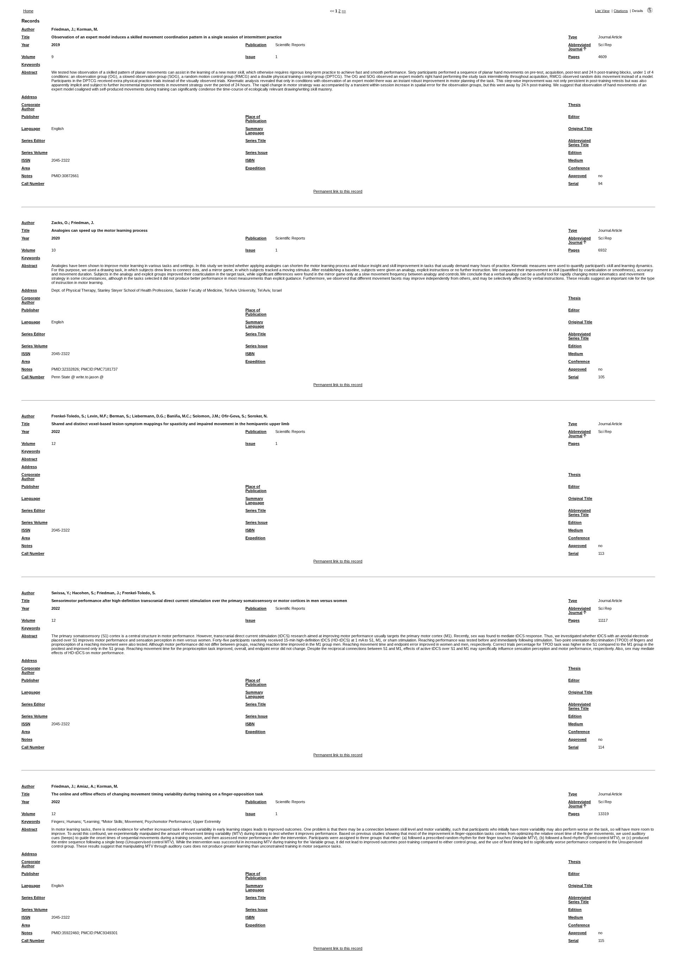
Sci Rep (605, 45)
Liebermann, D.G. (148, 416)
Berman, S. (119, 416)
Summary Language (254, 130)
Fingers (57, 821)
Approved (577, 176)
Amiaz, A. (85, 786)
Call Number (32, 183)
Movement (134, 821)
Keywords (30, 64)
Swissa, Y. (60, 593)
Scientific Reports (290, 45)
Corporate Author (30, 107)
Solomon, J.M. (206, 416)
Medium (575, 160)
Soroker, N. (258, 416)
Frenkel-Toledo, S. (68, 416)
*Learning (91, 821)
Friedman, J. (62, 29)
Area (25, 168)
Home (28, 11)
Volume (28, 57)
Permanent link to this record (337, 191)
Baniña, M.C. (178, 416)
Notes (26, 176)
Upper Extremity (207, 821)
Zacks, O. (60, 223)
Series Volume (34, 152)
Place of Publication (256, 118)
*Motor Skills (112, 821)
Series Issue (256, 152)
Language (30, 128)
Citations (621, 11)
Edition (575, 152)
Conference (579, 168)
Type (572, 37)
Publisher (30, 116)
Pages (574, 57)
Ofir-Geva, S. (233, 416)
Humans (74, 821)
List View (602, 11)
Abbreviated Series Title (579, 142)
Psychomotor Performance (168, 821)
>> (344, 11)
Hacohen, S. (83, 593)
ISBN (250, 160)
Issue (250, 57)
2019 (55, 45)
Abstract (29, 72)
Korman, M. (87, 29)
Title (25, 37)
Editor (574, 116)
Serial (573, 183)
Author (28, 29)
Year (25, 45)
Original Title (580, 128)
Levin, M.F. (97, 416)
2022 (55, 431)
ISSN (25, 160)
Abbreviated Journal (579, 47)
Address (29, 97)
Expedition (255, 168)
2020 (55, 238)
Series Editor (33, 140)
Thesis (574, 105)
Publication (256, 45)
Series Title (255, 140)
